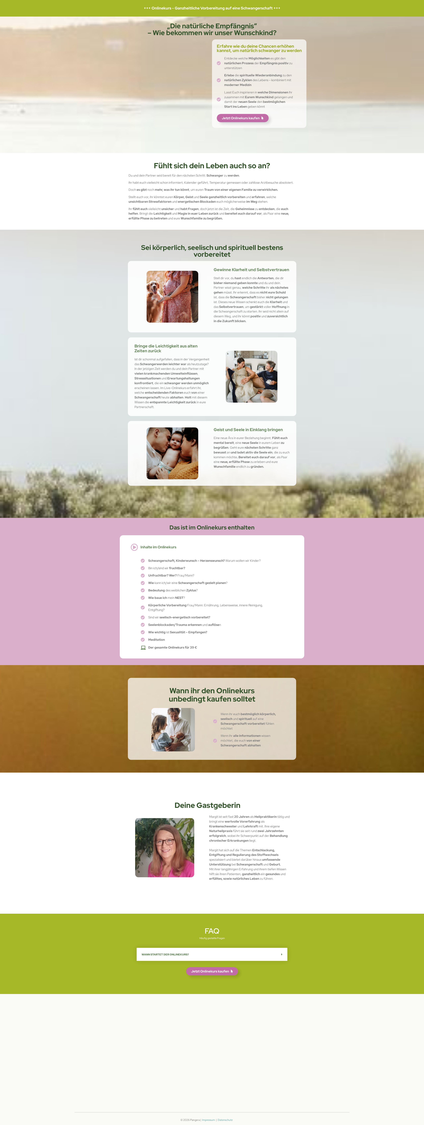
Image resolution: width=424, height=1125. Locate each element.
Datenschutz (225, 1120)
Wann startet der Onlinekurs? (165, 954)
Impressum (208, 1120)
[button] (212, 954)
